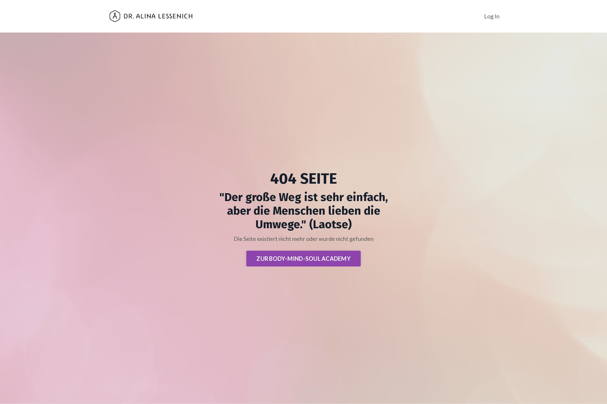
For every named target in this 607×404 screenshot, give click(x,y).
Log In (492, 16)
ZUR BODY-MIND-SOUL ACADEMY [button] (303, 258)
